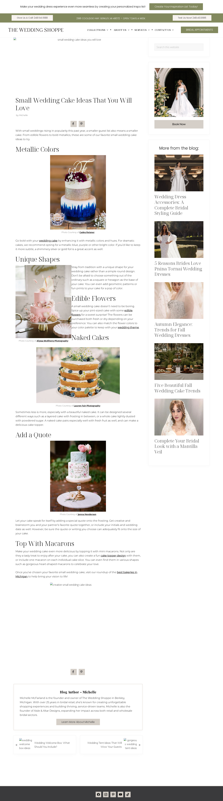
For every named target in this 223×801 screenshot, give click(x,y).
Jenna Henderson (87, 514)
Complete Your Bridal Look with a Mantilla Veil (176, 446)
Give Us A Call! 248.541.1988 (32, 17)
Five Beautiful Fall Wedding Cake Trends (177, 388)
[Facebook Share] (74, 124)
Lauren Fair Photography (87, 405)
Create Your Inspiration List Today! (176, 6)
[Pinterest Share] (82, 124)
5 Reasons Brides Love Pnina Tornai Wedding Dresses (178, 268)
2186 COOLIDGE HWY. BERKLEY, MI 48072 (98, 18)
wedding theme (128, 327)
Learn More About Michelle (78, 722)
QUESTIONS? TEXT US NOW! (189, 793)
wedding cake (48, 240)
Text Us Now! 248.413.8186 (192, 17)
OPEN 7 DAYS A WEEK (134, 18)
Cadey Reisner (87, 232)
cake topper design (113, 555)
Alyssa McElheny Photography (52, 340)
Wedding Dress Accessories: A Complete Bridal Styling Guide (171, 204)
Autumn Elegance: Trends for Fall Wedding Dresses (173, 329)
